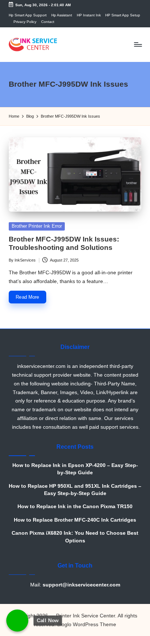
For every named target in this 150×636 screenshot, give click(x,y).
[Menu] (137, 45)
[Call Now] (17, 620)
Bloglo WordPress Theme (86, 624)
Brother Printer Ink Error (37, 226)
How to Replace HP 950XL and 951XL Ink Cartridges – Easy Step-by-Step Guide (75, 489)
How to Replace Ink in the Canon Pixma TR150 (75, 506)
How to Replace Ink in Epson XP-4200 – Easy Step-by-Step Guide (75, 469)
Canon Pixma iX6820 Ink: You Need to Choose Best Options (75, 536)
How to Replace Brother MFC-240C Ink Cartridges (75, 520)
